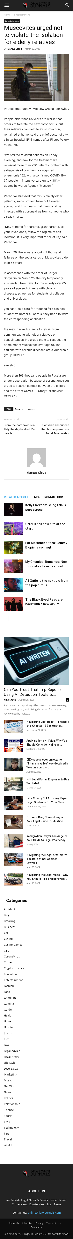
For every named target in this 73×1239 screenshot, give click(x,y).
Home (7, 14)
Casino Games (13, 944)
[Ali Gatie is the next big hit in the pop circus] (13, 585)
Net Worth (10, 1086)
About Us (14, 1223)
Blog (7, 915)
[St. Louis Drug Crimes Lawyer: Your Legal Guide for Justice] (13, 822)
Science (9, 1110)
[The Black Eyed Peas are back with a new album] (13, 604)
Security (19, 408)
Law (6, 1045)
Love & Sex (11, 1068)
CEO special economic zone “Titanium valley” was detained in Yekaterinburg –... (47, 763)
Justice (8, 1033)
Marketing (10, 1074)
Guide (8, 1009)
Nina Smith (10, 699)
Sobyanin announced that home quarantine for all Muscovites (55, 429)
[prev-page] (6, 618)
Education (10, 974)
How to (8, 1027)
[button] (6, 5)
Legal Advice (12, 1051)
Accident (9, 909)
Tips (6, 1133)
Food (7, 992)
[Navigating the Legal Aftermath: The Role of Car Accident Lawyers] (13, 860)
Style (7, 1122)
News (7, 1092)
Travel (8, 1139)
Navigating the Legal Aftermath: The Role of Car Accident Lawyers (46, 858)
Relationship (12, 1104)
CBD (6, 950)
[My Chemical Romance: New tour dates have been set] (13, 566)
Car (6, 933)
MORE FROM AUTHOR (48, 497)
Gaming (9, 1003)
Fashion (9, 986)
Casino (8, 939)
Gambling (10, 998)
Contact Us (36, 1227)
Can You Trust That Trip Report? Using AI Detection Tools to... (33, 692)
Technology (11, 1127)
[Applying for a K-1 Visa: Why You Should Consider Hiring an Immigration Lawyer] (13, 745)
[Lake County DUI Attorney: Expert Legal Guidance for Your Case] (13, 803)
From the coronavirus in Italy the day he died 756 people (19, 429)
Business (10, 927)
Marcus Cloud (14, 48)
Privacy (39, 1223)
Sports (8, 1116)
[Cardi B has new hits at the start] (13, 528)
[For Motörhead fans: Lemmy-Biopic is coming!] (13, 547)
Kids (7, 1039)
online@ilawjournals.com (44, 1212)
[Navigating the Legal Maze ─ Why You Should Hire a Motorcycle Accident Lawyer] (13, 879)
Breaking (9, 921)
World (8, 1145)
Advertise (27, 1223)
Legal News (11, 1057)
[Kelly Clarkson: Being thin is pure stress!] (13, 509)
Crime (8, 962)
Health (8, 1015)
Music (8, 1080)
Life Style (10, 1063)
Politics (8, 1098)
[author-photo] (36, 467)
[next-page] (12, 618)
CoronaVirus (12, 956)
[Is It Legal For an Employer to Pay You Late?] (13, 784)
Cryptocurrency (14, 968)
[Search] (67, 5)
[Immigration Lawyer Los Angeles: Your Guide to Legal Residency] (13, 841)
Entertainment (22, 14)
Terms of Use (53, 1223)
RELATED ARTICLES (17, 497)
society (31, 408)
